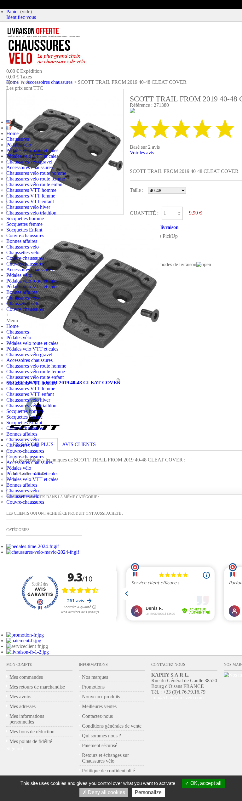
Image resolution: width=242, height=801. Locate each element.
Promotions (93, 686)
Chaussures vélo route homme (36, 173)
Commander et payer (65, 102)
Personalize (148, 792)
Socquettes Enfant (24, 229)
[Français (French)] (8, 127)
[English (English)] (8, 122)
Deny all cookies (106, 792)
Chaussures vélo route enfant (35, 184)
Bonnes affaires (21, 241)
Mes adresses (22, 706)
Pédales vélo (18, 144)
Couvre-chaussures (25, 235)
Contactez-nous (97, 716)
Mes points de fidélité (30, 741)
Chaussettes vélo (22, 252)
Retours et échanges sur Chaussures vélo (105, 758)
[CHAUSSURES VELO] (60, 52)
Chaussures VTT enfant (30, 201)
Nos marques (95, 677)
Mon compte (19, 664)
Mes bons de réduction (32, 731)
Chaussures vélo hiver (28, 207)
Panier (12, 11)
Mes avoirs (20, 696)
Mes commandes (26, 677)
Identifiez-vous (21, 17)
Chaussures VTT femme (30, 195)
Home (12, 133)
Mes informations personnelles (26, 718)
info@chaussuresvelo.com (177, 697)
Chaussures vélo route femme (35, 178)
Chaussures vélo (22, 246)
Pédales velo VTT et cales (32, 156)
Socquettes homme (25, 218)
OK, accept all (205, 783)
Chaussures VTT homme (31, 190)
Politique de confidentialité (108, 770)
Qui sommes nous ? (101, 735)
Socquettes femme (24, 224)
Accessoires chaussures (29, 167)
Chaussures (17, 139)
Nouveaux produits (101, 696)
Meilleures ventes (99, 706)
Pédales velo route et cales (32, 150)
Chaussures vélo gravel (29, 161)
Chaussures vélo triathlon (31, 212)
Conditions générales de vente (111, 726)
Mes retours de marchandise (37, 686)
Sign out (14, 748)
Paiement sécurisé (99, 745)
